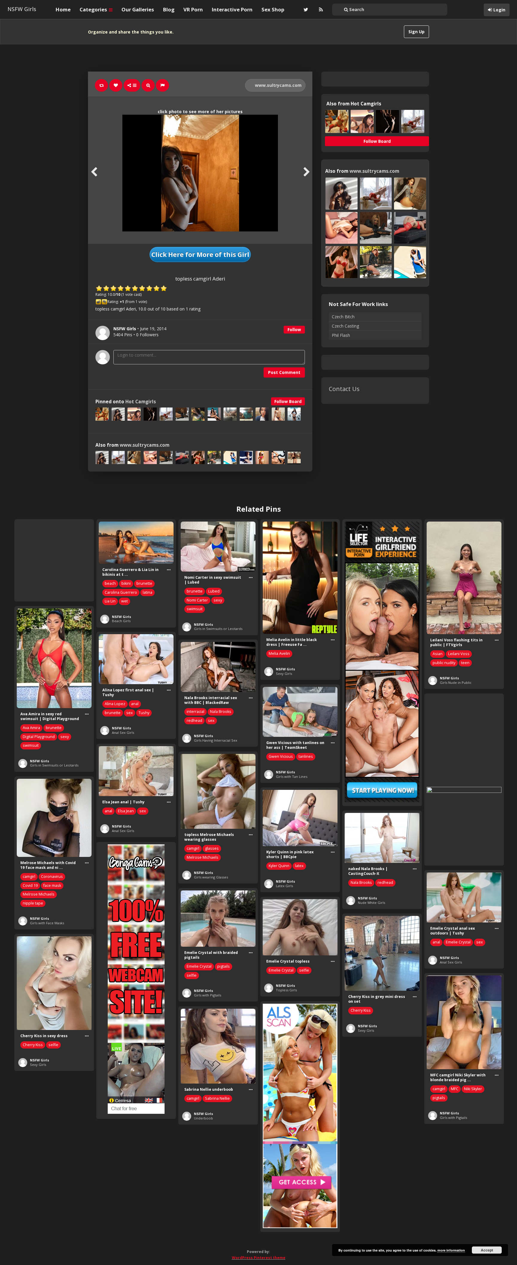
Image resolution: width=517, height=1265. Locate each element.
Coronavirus (52, 876)
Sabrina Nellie (217, 1098)
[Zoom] (148, 85)
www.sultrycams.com (278, 85)
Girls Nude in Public (456, 682)
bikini (126, 583)
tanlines (306, 756)
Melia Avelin (279, 653)
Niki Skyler (473, 1088)
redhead (194, 720)
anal (135, 703)
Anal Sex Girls (123, 732)
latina (147, 592)
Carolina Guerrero (121, 592)
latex (299, 865)
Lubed (214, 591)
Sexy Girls (284, 673)
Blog (168, 9)
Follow (294, 329)
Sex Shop (272, 9)
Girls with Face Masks (47, 923)
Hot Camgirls (140, 402)
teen (465, 662)
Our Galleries (137, 9)
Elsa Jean (126, 810)
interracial (195, 711)
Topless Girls (286, 990)
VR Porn (193, 9)
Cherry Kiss (361, 1010)
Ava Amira (31, 727)
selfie (192, 975)
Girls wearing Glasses (211, 877)
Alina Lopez (115, 703)
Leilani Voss (458, 653)
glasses (212, 848)
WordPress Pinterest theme (258, 1257)
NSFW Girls (21, 9)
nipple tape (33, 903)
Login (499, 10)
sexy (218, 600)
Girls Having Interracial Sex (215, 740)
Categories (94, 9)
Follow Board (288, 401)
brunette (144, 583)
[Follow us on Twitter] (305, 9)
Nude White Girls (371, 902)
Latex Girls (284, 886)
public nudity (444, 662)
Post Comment (284, 372)
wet (124, 601)
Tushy (144, 712)
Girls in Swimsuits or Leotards (218, 628)
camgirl (193, 848)
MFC (454, 1088)
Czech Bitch (343, 316)
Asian (438, 653)
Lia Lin (110, 601)
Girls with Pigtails (207, 995)
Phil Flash (341, 335)
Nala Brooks (220, 711)
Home (63, 9)
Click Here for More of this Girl (200, 254)
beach (110, 583)
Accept (487, 1250)
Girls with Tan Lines (291, 776)
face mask (52, 885)
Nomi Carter (197, 600)
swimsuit (195, 608)
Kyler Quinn (279, 865)
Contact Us (344, 389)
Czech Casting (345, 326)
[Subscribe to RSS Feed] (320, 9)
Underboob (203, 1118)
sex (129, 712)
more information (451, 1250)
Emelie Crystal (458, 942)
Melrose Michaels (202, 857)
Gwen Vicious (281, 756)
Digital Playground (39, 736)
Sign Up (416, 31)
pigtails (223, 966)
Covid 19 (30, 885)
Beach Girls (121, 621)
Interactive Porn (232, 9)
